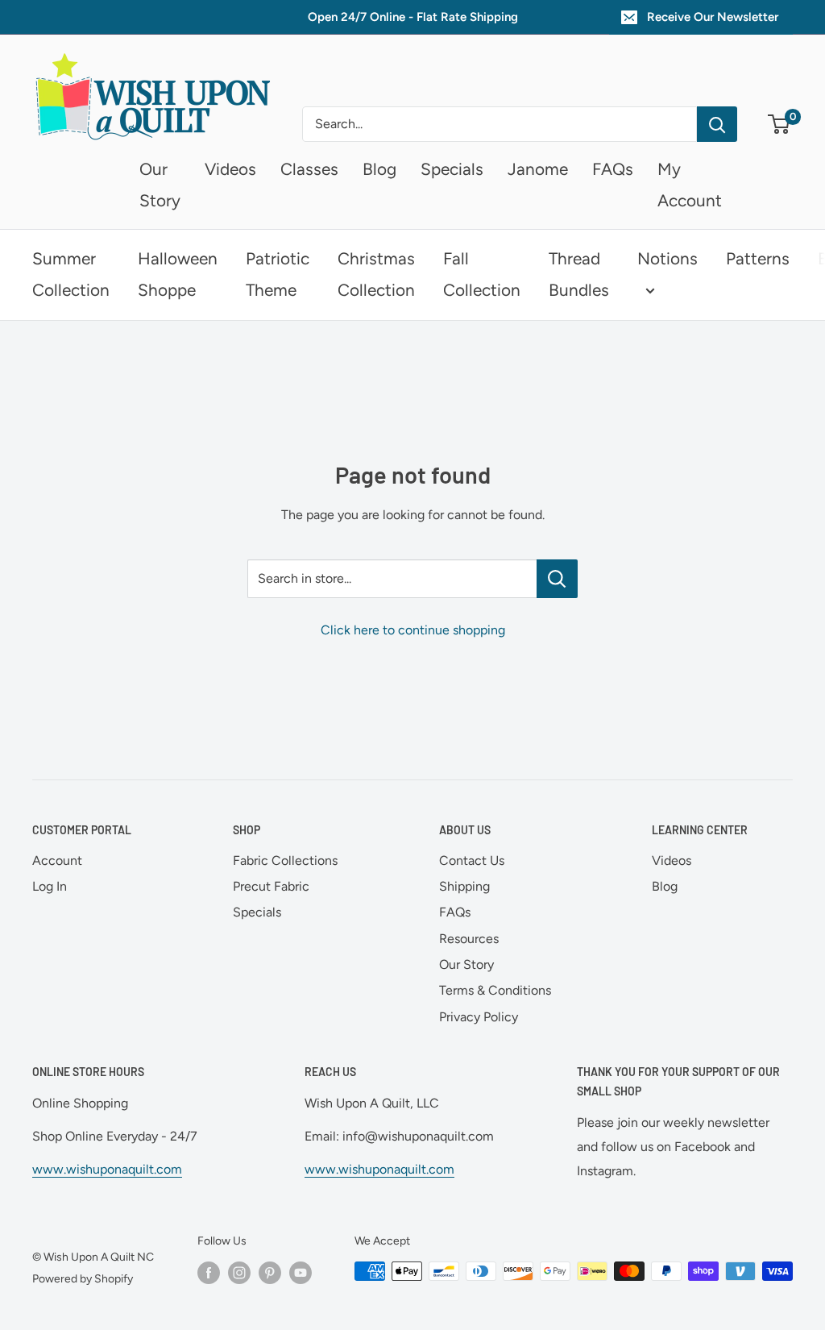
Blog (379, 169)
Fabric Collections (285, 860)
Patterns (758, 258)
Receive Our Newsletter (712, 17)
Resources (469, 938)
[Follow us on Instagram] (239, 1272)
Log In (49, 886)
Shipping (464, 886)
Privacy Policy (478, 1017)
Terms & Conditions (495, 990)
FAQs (612, 169)
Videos (230, 169)
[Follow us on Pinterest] (270, 1272)
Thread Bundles (579, 274)
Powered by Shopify (82, 1279)
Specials (452, 169)
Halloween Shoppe (178, 274)
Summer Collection (71, 274)
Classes (309, 169)
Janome (538, 169)
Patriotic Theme (277, 274)
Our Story (466, 964)
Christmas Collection (376, 274)
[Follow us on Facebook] (208, 1272)
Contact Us (471, 860)
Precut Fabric (271, 886)
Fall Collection (481, 274)
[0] (779, 124)
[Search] (717, 124)
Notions (667, 258)
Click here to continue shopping (413, 630)
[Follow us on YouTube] (300, 1272)
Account (57, 860)
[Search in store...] (557, 578)
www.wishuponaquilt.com (107, 1169)
